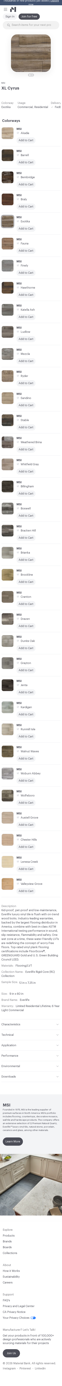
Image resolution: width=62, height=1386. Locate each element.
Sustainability (11, 1276)
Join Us (11, 1353)
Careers (8, 1282)
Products (9, 1235)
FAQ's (6, 1300)
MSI (3, 83)
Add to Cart (26, 272)
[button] (5, 9)
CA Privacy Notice (14, 1312)
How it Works (11, 1271)
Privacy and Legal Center (18, 1306)
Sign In (10, 16)
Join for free (29, 16)
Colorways (11, 121)
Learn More (13, 1141)
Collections (10, 1253)
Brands (7, 1241)
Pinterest (25, 1368)
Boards (7, 1247)
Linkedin (40, 1368)
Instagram (9, 1368)
